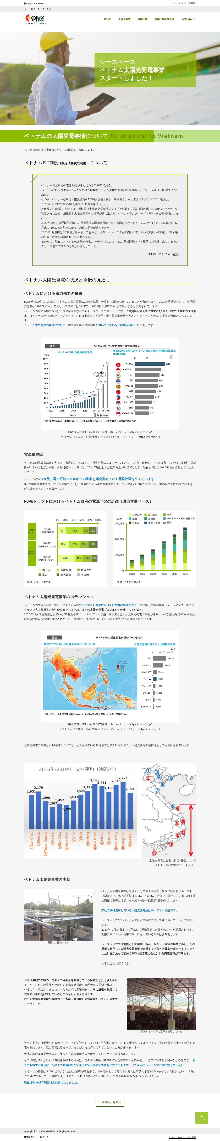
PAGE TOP (201, 1119)
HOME (107, 19)
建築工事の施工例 (164, 19)
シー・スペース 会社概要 (184, 3)
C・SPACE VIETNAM (45, 1131)
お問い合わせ (189, 19)
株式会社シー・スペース (34, 3)
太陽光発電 (124, 19)
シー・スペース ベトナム (37, 9)
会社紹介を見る (111, 1102)
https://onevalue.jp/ (140, 432)
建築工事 (142, 19)
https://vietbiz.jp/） (150, 437)
